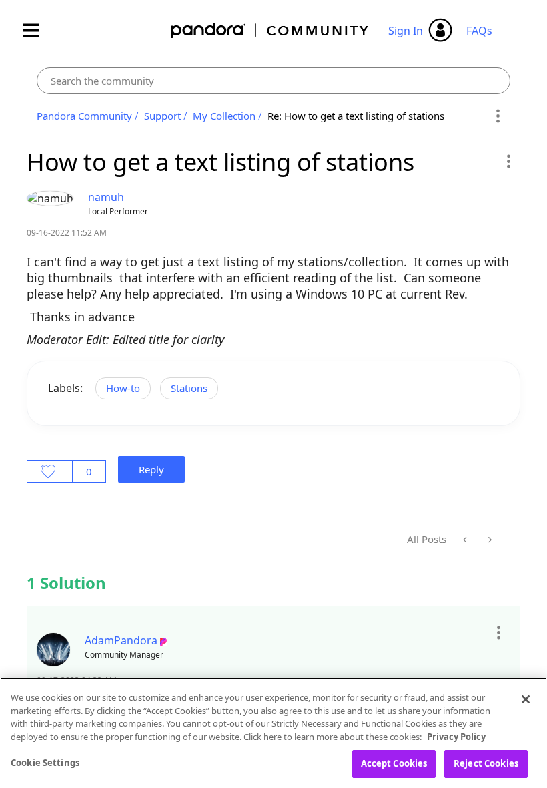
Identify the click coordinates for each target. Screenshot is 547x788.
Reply (151, 469)
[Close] (525, 699)
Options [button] (498, 116)
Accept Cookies (394, 763)
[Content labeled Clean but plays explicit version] (466, 539)
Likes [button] (49, 471)
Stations (189, 388)
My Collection (224, 115)
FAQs (479, 30)
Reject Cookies (486, 763)
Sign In (405, 30)
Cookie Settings (45, 763)
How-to (123, 388)
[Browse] (38, 30)
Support (162, 115)
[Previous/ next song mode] (488, 539)
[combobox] (273, 80)
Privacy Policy (456, 737)
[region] (273, 733)
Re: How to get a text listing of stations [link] (355, 115)
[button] (508, 161)
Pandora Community (270, 30)
